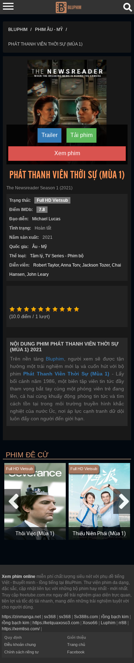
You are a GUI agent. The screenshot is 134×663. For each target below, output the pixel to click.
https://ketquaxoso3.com (56, 622)
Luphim (108, 622)
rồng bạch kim (115, 616)
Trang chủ (76, 644)
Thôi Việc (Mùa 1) (34, 533)
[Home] (68, 7)
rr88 (122, 622)
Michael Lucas (46, 218)
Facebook (76, 652)
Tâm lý (36, 255)
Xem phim (67, 153)
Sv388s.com (86, 616)
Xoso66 (90, 622)
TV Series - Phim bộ (64, 255)
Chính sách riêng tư (21, 652)
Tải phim (81, 135)
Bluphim (55, 359)
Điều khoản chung (20, 644)
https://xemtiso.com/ (21, 628)
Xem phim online (18, 576)
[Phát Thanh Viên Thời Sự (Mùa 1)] (67, 112)
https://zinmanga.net (21, 616)
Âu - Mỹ (39, 246)
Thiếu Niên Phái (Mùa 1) (99, 533)
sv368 (50, 616)
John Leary (38, 274)
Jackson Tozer (96, 265)
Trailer (49, 135)
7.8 (42, 209)
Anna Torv (70, 265)
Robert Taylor (46, 265)
